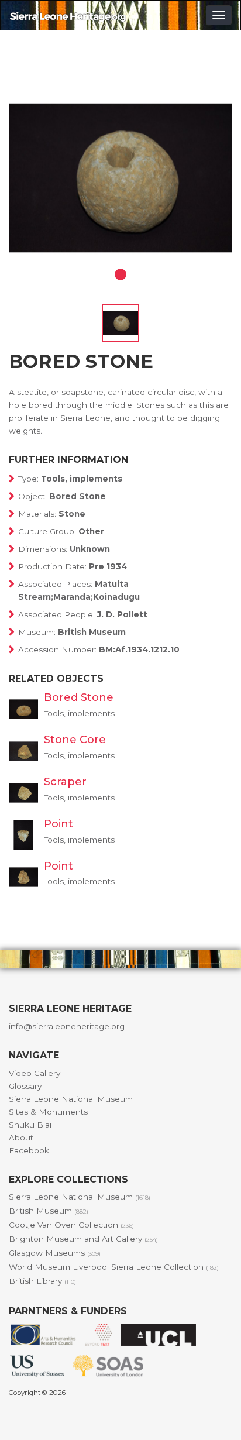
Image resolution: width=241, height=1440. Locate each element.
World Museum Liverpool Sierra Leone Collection (114, 1266)
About (21, 1137)
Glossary (25, 1086)
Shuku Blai (30, 1124)
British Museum (48, 1210)
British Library (42, 1281)
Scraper (65, 781)
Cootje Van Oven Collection (71, 1224)
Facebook (29, 1150)
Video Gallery (34, 1073)
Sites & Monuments (48, 1111)
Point (58, 823)
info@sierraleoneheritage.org (67, 1026)
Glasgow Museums (55, 1252)
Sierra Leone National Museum (71, 1099)
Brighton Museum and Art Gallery (83, 1238)
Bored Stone (78, 697)
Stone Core (75, 739)
